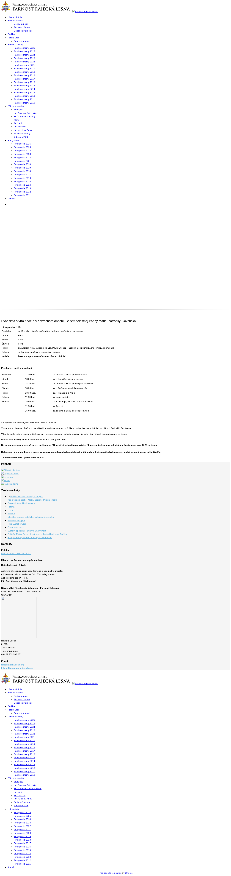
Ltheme (129, 873)
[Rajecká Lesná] (10, 473)
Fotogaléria (13, 140)
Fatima (11, 506)
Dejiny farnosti (21, 24)
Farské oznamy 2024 (24, 54)
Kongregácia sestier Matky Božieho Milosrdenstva (32, 500)
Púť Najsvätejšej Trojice (25, 113)
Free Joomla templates (110, 873)
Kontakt (11, 198)
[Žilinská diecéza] (10, 470)
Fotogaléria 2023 (22, 154)
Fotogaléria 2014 (22, 185)
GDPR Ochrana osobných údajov (26, 496)
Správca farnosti (22, 41)
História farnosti (15, 20)
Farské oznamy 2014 (24, 89)
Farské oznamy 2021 (24, 65)
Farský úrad (13, 37)
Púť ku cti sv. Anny (23, 130)
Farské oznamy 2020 (24, 68)
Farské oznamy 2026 (24, 48)
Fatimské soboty (22, 133)
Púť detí (18, 123)
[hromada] (7, 477)
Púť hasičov (19, 126)
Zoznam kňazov (22, 27)
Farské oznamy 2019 (24, 72)
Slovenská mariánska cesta (21, 503)
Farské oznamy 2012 (24, 96)
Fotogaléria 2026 (22, 143)
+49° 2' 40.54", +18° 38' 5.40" (16, 553)
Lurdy (10, 510)
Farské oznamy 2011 (24, 99)
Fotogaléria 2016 (22, 178)
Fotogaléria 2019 (22, 167)
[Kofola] (5, 480)
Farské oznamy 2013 (24, 92)
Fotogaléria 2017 (22, 174)
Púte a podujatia (16, 106)
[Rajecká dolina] (9, 484)
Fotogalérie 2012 (22, 191)
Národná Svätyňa (16, 520)
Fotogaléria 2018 (22, 171)
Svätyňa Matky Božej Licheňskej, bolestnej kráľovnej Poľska (37, 534)
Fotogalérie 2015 (22, 181)
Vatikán (11, 513)
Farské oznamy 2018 (24, 75)
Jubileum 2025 (21, 137)
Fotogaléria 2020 (22, 164)
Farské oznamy (15, 44)
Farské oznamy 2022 (24, 61)
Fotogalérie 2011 (22, 195)
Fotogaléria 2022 (22, 157)
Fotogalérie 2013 (22, 188)
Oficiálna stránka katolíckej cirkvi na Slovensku (31, 517)
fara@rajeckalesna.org (12, 664)
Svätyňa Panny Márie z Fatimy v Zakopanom (30, 537)
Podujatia (18, 109)
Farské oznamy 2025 (24, 51)
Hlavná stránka (15, 17)
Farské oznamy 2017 (24, 78)
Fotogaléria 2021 (22, 161)
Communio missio (16, 527)
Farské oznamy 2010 (24, 102)
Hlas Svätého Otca (17, 524)
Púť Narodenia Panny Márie (27, 788)
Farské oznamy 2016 (24, 82)
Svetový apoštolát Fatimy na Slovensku (27, 530)
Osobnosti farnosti (23, 30)
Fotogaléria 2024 (22, 150)
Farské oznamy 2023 (24, 58)
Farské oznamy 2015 (24, 85)
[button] (115, 297)
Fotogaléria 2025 (22, 147)
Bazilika (11, 34)
